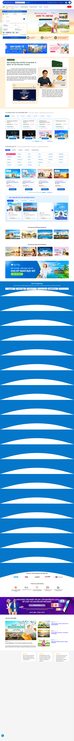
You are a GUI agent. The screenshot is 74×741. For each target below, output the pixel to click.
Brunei (29, 159)
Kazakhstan (61, 154)
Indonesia (50, 159)
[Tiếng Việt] (59, 2)
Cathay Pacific (32, 200)
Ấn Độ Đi (8, 170)
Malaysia (9, 162)
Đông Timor (20, 159)
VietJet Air (17, 200)
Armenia (19, 154)
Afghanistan (9, 156)
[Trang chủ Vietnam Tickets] (8, 2)
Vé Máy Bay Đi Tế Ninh (29, 235)
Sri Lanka (50, 156)
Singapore (61, 159)
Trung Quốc (42, 116)
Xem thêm (18, 218)
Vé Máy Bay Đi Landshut (61, 235)
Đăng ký (55, 2)
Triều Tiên (61, 162)
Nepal (39, 156)
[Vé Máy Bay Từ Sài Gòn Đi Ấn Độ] (28, 173)
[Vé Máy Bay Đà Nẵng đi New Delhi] (61, 173)
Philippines (40, 159)
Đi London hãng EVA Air (13, 214)
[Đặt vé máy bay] (69, 2)
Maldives (19, 156)
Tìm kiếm (27, 2)
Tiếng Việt (61, 2)
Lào (49, 162)
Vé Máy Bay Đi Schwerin (12, 235)
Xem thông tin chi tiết (13, 237)
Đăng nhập (51, 2)
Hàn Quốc (35, 116)
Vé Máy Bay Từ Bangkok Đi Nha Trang (13, 252)
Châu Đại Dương (35, 150)
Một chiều (6, 13)
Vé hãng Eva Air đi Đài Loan (44, 214)
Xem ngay (61, 218)
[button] (57, 64)
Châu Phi (27, 150)
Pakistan (9, 159)
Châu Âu (14, 150)
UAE (39, 164)
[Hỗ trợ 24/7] (66, 2)
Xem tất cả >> (50, 141)
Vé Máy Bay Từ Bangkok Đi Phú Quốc (29, 252)
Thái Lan (22, 116)
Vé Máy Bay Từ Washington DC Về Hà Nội (61, 252)
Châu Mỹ (20, 150)
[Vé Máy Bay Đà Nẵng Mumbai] (45, 173)
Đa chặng (24, 13)
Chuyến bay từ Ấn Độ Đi (11, 180)
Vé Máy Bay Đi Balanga (45, 235)
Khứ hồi (15, 13)
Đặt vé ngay (12, 138)
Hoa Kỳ (7, 116)
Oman (39, 154)
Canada (12, 116)
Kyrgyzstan (51, 154)
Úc (17, 116)
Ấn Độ (8, 154)
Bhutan (29, 156)
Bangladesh (61, 156)
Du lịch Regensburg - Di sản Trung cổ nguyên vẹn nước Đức (18, 643)
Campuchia (40, 162)
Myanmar (19, 162)
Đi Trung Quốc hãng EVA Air (29, 214)
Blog (6, 641)
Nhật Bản (29, 116)
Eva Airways (10, 200)
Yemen (29, 154)
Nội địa (48, 116)
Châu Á (7, 150)
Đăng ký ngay (37, 605)
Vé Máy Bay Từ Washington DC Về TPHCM (45, 252)
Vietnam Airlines (24, 200)
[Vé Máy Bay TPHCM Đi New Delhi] (12, 173)
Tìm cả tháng (23, 34)
